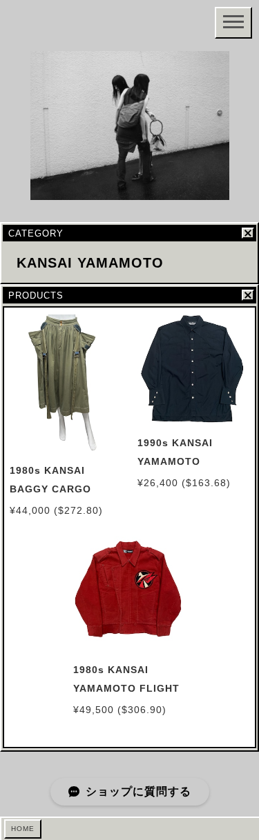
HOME (23, 828)
